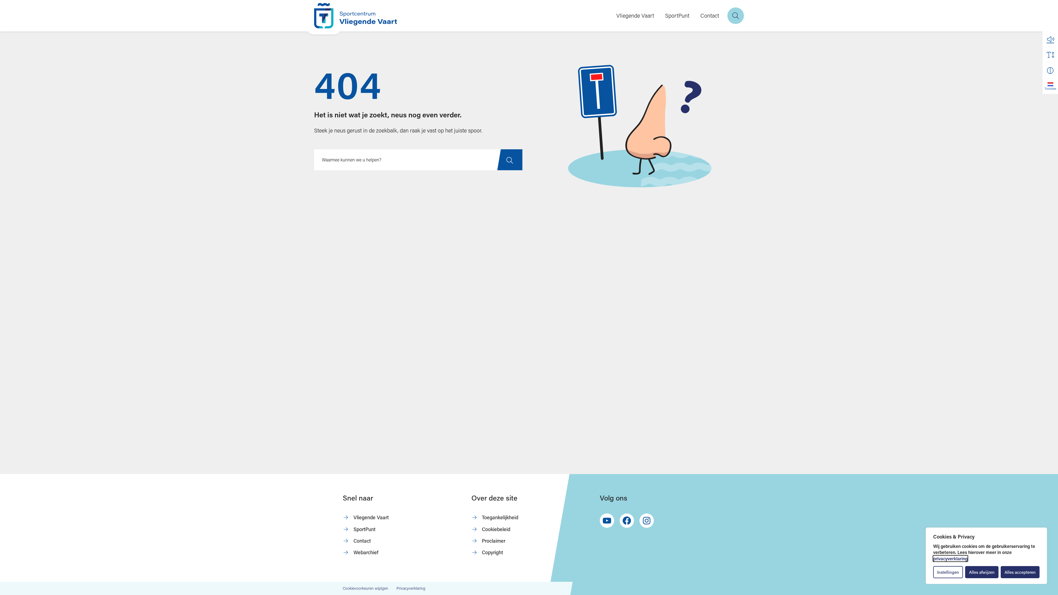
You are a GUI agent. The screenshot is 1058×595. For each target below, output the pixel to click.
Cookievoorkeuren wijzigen (365, 588)
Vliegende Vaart (635, 15)
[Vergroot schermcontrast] (1050, 70)
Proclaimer (493, 540)
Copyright (492, 552)
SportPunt (677, 15)
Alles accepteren (1020, 572)
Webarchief (365, 552)
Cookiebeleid (496, 529)
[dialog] (986, 556)
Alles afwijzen (982, 572)
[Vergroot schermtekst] (1050, 55)
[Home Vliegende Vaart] (355, 15)
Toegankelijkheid (500, 517)
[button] (1050, 39)
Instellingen (948, 572)
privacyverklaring (950, 558)
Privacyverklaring (410, 588)
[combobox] (418, 159)
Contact (709, 15)
